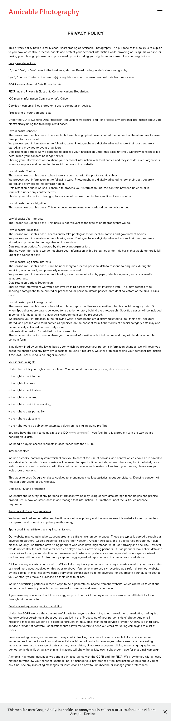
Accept (75, 714)
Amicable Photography (44, 12)
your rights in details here (115, 369)
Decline (90, 714)
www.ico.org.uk (78, 433)
